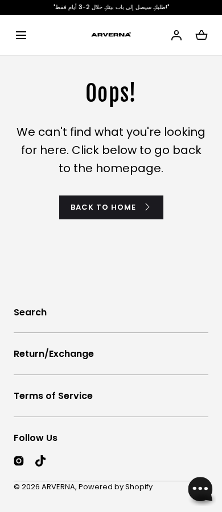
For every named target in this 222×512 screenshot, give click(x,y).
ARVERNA (58, 486)
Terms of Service (53, 395)
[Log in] (176, 35)
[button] (21, 35)
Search (30, 312)
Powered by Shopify (116, 486)
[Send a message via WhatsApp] (200, 490)
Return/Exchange (54, 353)
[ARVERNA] (111, 35)
